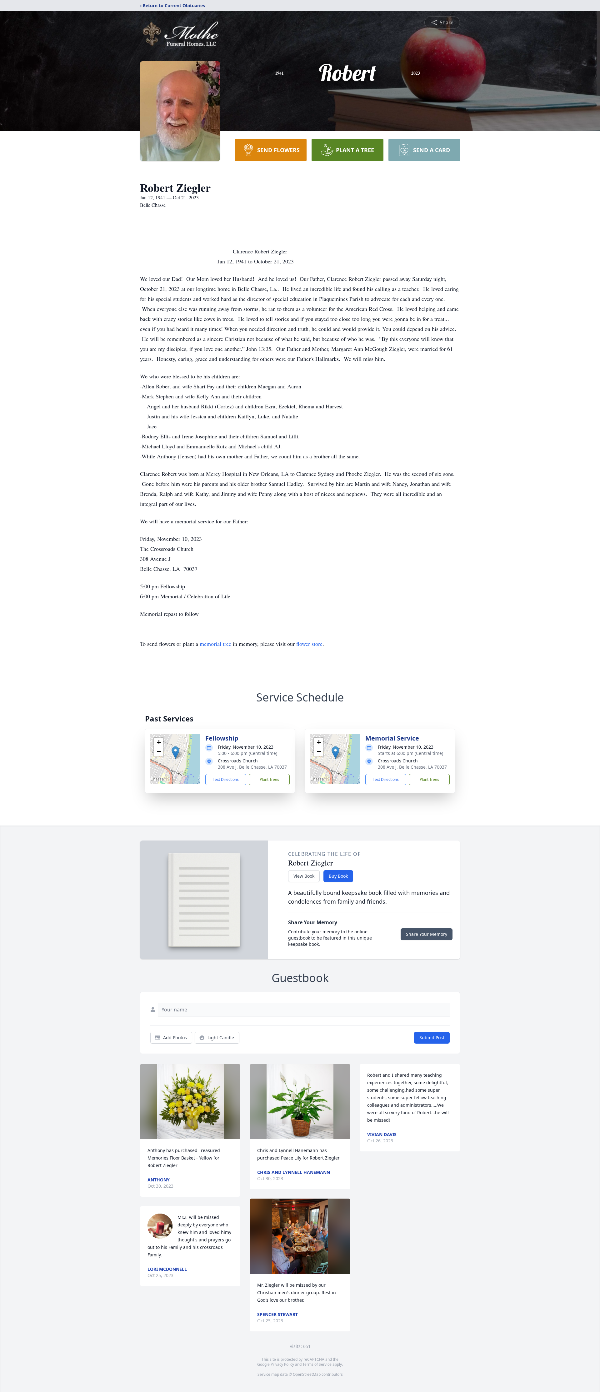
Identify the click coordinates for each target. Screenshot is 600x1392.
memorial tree (215, 643)
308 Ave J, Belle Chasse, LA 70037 (252, 767)
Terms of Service (317, 1364)
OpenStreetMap (307, 1374)
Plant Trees (269, 779)
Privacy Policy (282, 1364)
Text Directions (226, 779)
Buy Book (338, 876)
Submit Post (431, 1037)
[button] (175, 752)
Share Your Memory (426, 934)
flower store (309, 643)
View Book (303, 876)
